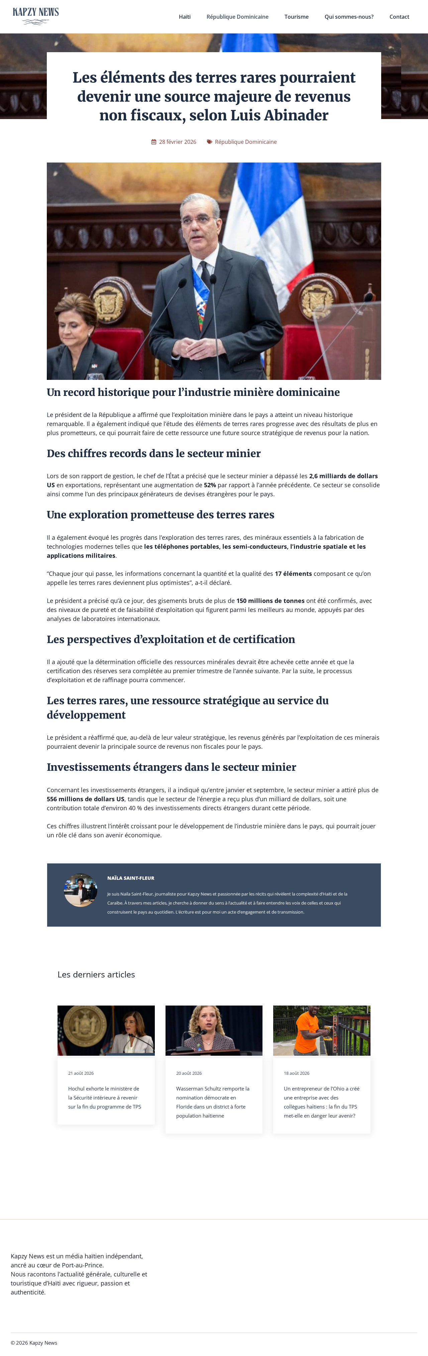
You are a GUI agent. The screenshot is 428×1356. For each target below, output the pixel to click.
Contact (399, 16)
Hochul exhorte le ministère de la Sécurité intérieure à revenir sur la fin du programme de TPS (104, 1097)
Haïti (185, 16)
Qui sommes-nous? (349, 16)
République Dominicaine (238, 16)
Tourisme (297, 16)
